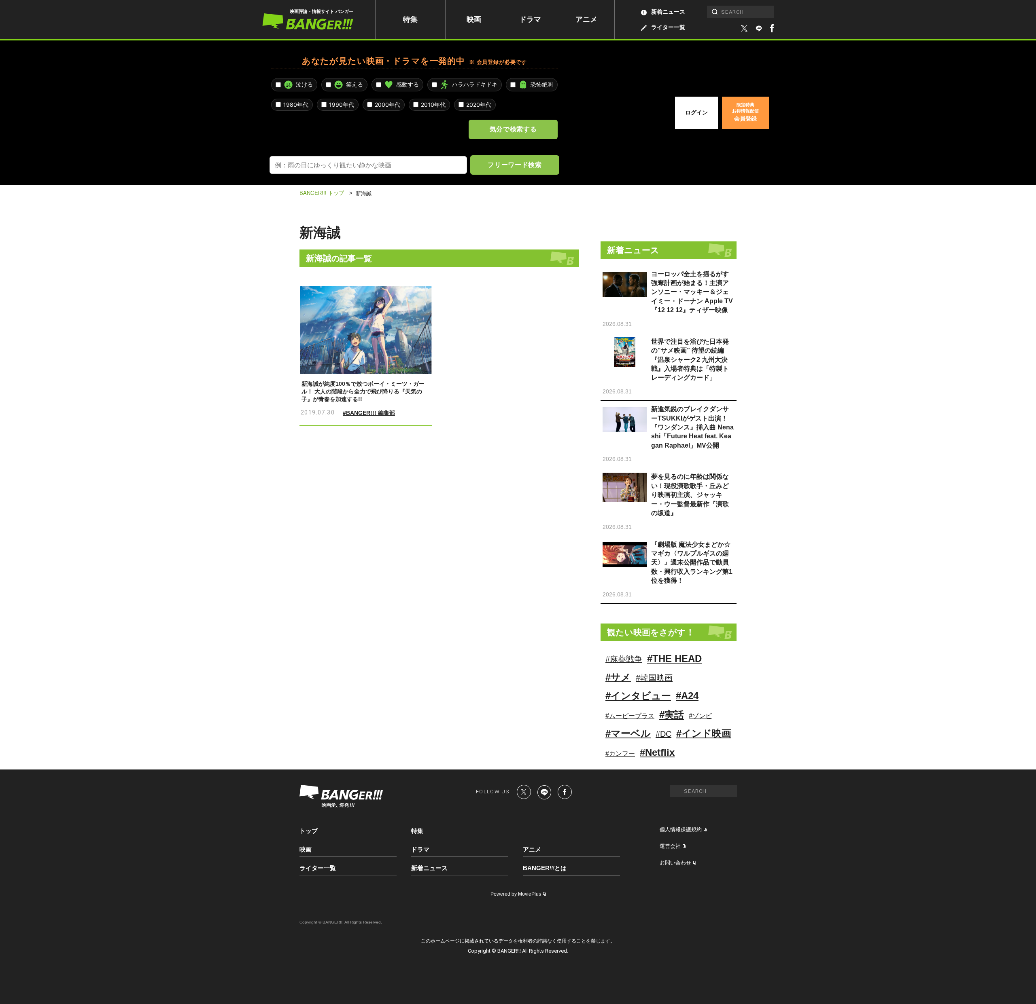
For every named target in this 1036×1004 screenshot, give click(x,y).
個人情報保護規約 (681, 829)
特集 (410, 19)
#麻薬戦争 (623, 659)
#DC (663, 733)
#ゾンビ (700, 715)
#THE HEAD (674, 658)
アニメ (586, 19)
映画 (474, 19)
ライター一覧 (668, 27)
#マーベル (628, 733)
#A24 (687, 695)
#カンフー (620, 753)
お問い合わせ (675, 863)
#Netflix (657, 752)
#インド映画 (703, 733)
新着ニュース (668, 11)
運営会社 (670, 846)
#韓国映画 (654, 677)
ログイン (696, 112)
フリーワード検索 (514, 165)
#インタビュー (638, 695)
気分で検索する (513, 129)
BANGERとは (545, 868)
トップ (308, 830)
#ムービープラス (629, 715)
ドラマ (530, 19)
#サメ (618, 677)
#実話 (671, 714)
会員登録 (745, 112)
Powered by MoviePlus (515, 894)
